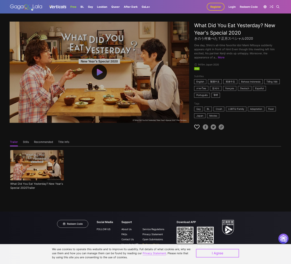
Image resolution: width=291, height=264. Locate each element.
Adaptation (256, 108)
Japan (199, 115)
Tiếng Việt (272, 81)
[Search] (278, 7)
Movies (213, 115)
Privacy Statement (152, 234)
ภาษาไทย (201, 88)
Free (73, 6)
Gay (90, 6)
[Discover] (271, 7)
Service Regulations (153, 229)
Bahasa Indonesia (251, 81)
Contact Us (127, 239)
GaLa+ (146, 6)
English (200, 81)
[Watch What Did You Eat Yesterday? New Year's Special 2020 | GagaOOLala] (26, 6)
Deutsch (244, 88)
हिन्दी (216, 95)
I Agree (217, 253)
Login (232, 6)
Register (215, 6)
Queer (115, 6)
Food (271, 108)
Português (202, 95)
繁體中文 (215, 81)
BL (82, 6)
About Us (126, 229)
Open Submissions (152, 239)
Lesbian (102, 6)
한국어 (215, 88)
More (221, 57)
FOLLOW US (103, 229)
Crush (219, 108)
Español (259, 88)
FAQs (124, 234)
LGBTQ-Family (236, 108)
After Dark (131, 6)
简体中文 (230, 81)
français (229, 88)
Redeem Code (249, 6)
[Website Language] (265, 7)
